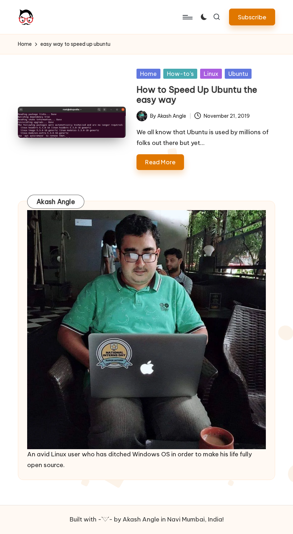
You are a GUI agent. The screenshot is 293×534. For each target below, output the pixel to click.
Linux (211, 73)
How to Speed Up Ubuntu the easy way (196, 94)
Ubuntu (238, 73)
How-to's (180, 73)
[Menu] (187, 17)
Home (148, 73)
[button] (252, 17)
